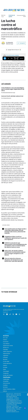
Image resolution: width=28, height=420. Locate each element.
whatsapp (19, 314)
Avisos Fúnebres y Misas (9, 389)
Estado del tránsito (8, 375)
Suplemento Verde (8, 345)
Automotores (6, 383)
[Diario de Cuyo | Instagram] (18, 10)
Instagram (7, 314)
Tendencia (5, 373)
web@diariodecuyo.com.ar (12, 399)
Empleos (5, 385)
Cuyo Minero (6, 343)
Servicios (5, 387)
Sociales (5, 367)
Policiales (5, 349)
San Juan (5, 337)
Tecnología (6, 371)
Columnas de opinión (12, 16)
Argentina (5, 355)
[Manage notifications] (25, 408)
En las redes (6, 361)
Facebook (4, 314)
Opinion (5, 365)
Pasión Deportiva (7, 351)
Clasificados (6, 379)
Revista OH (6, 347)
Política (5, 339)
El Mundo (5, 357)
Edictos (5, 391)
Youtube (16, 314)
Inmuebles (5, 381)
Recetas (5, 359)
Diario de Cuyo (3, 16)
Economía (5, 341)
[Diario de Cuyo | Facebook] (15, 10)
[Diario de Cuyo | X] (21, 10)
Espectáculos (6, 353)
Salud (4, 369)
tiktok (10, 314)
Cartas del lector (7, 363)
